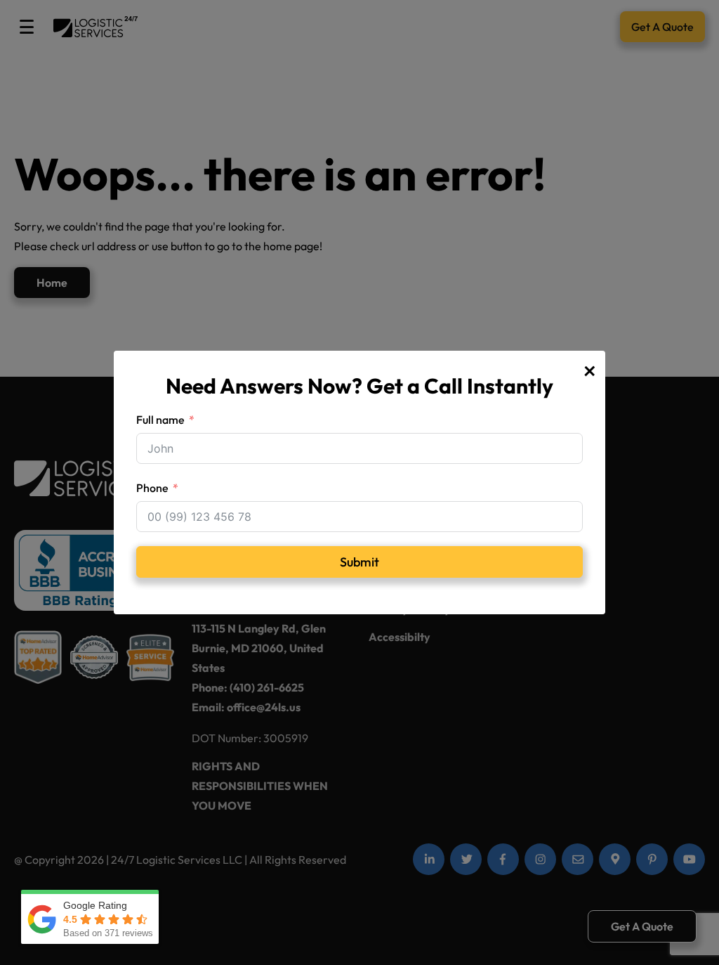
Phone (152, 488)
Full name (160, 420)
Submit (359, 562)
